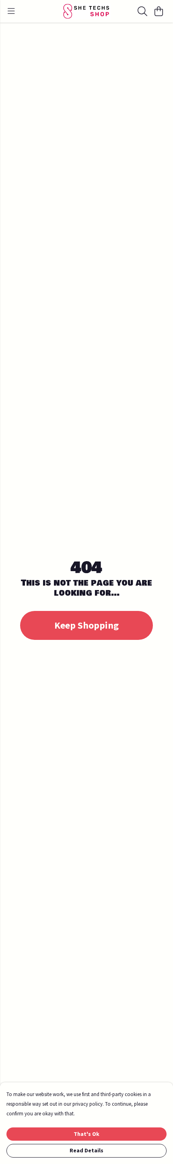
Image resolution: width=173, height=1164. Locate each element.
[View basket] (158, 11)
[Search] (142, 11)
